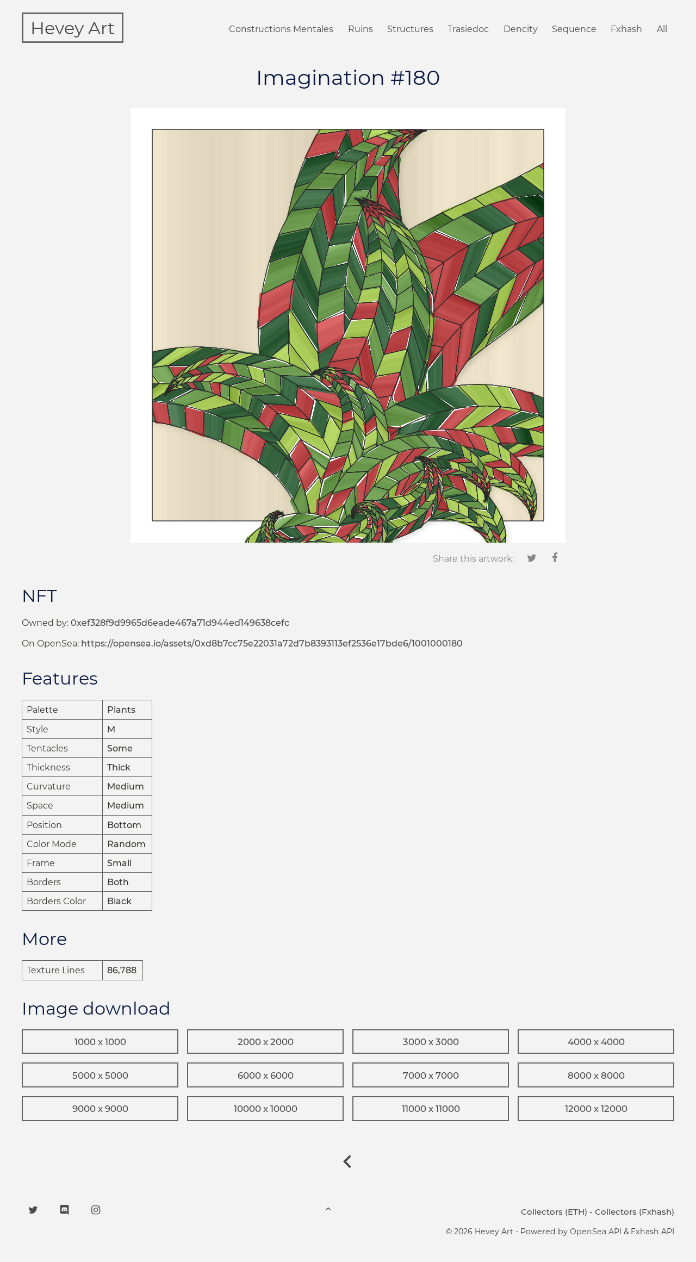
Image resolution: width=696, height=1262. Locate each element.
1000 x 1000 (100, 1041)
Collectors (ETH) (554, 1212)
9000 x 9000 (100, 1108)
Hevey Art (72, 28)
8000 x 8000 (596, 1075)
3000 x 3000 (431, 1041)
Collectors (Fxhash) (634, 1212)
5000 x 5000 (100, 1075)
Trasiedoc (468, 29)
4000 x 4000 (596, 1041)
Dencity (521, 29)
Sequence (574, 29)
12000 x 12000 (596, 1108)
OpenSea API (596, 1231)
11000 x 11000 (431, 1108)
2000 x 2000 (266, 1041)
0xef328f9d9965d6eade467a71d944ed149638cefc (180, 623)
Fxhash (626, 29)
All (662, 29)
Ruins (360, 29)
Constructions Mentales (281, 29)
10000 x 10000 (265, 1108)
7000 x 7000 (431, 1075)
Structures (410, 29)
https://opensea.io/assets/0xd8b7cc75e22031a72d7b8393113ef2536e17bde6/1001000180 (272, 643)
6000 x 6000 (266, 1075)
